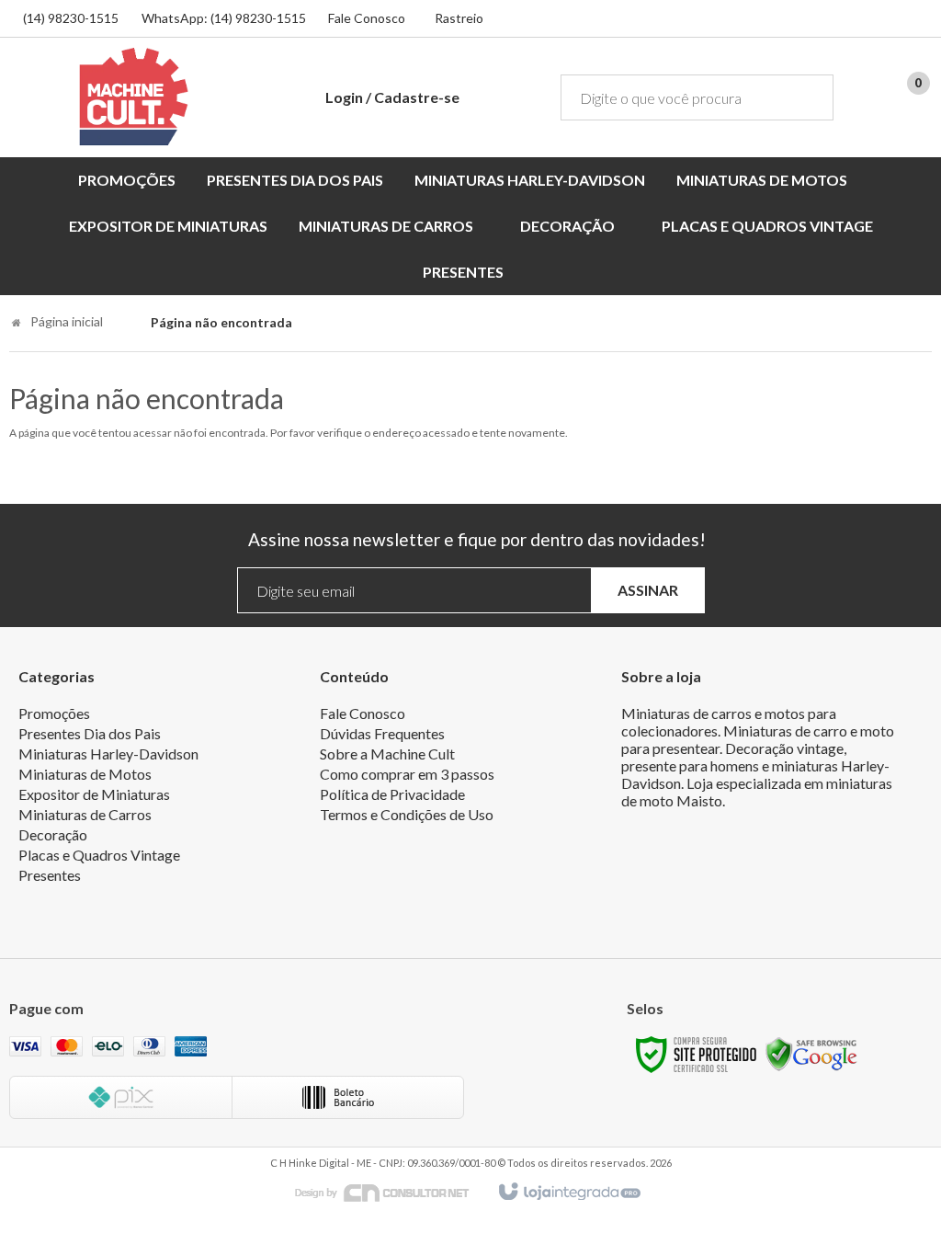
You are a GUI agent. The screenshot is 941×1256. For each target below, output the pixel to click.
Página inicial (66, 321)
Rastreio (459, 18)
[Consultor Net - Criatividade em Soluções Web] (391, 1191)
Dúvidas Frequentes (382, 733)
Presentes (49, 875)
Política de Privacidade (392, 794)
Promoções (54, 713)
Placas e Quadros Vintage (99, 854)
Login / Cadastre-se (392, 97)
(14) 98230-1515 (71, 18)
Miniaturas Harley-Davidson (108, 753)
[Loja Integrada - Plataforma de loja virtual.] (568, 1192)
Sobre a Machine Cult (387, 753)
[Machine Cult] (133, 96)
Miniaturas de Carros (85, 814)
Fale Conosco (366, 18)
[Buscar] (806, 97)
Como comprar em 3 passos (407, 773)
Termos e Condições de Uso (406, 814)
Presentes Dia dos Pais (89, 733)
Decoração (52, 834)
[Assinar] (648, 590)
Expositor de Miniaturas (94, 794)
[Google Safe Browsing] (811, 1053)
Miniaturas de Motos (85, 773)
